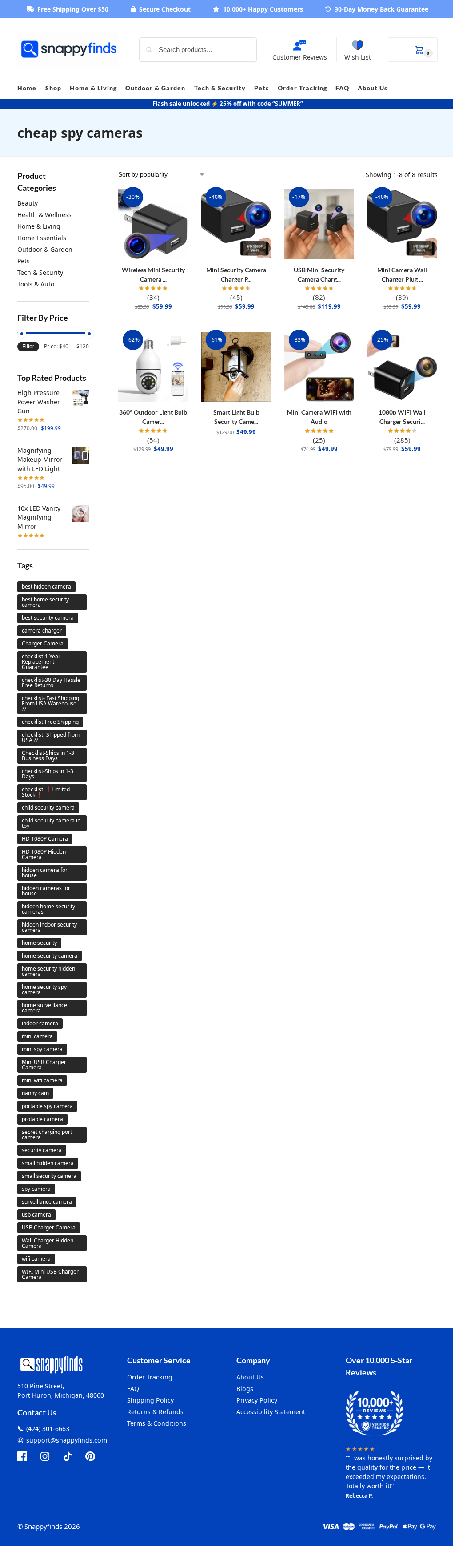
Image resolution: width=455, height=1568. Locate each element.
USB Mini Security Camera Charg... (319, 274)
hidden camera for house (45, 872)
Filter (28, 346)
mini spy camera (42, 1049)
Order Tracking (149, 1377)
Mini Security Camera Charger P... (236, 274)
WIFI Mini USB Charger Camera (50, 1274)
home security (39, 943)
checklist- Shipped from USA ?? (51, 737)
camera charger (42, 630)
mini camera (37, 1036)
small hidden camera (48, 1163)
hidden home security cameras (48, 909)
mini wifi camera (42, 1080)
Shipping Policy (150, 1400)
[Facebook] (22, 1456)
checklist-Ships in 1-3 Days (47, 773)
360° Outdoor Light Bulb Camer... (153, 416)
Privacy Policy (256, 1400)
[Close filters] (91, 175)
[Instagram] (45, 1456)
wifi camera (36, 1258)
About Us (250, 1377)
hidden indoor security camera (49, 927)
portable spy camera (47, 1106)
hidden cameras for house (46, 890)
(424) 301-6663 (47, 1428)
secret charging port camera (47, 1134)
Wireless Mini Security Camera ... (153, 274)
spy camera (36, 1189)
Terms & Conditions (156, 1423)
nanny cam (35, 1093)
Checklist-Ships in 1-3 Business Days (48, 755)
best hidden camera (46, 586)
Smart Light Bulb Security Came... (236, 416)
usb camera (36, 1214)
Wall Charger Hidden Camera (47, 1243)
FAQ (133, 1388)
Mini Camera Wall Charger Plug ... (402, 274)
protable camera (42, 1119)
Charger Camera (43, 643)
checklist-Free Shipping (50, 722)
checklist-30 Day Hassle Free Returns (51, 682)
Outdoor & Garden (44, 249)
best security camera (48, 617)
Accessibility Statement (270, 1411)
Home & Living (38, 226)
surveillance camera (47, 1201)
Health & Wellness (44, 214)
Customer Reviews (299, 57)
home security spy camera (44, 989)
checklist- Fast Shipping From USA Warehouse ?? (50, 703)
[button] (413, 49)
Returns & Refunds (155, 1411)
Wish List (357, 57)
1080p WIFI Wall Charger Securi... (402, 416)
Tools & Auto (35, 284)
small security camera (49, 1176)
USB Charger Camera (49, 1227)
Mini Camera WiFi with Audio (319, 416)
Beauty (27, 203)
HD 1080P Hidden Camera (44, 854)
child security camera (48, 807)
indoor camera (40, 1023)
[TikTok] (67, 1456)
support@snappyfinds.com (66, 1440)
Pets (23, 261)
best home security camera (45, 602)
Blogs (244, 1388)
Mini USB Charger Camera (44, 1064)
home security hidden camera (48, 971)
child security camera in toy (51, 823)
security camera (42, 1150)
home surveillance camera (44, 1007)
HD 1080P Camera (45, 838)
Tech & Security (40, 272)
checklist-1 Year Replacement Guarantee (41, 662)
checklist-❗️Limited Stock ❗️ (46, 792)
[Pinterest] (90, 1456)
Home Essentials (41, 238)
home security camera (49, 955)
